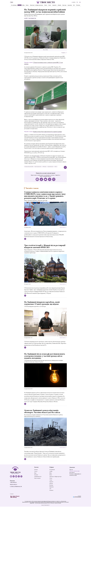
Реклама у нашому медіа (74, 471)
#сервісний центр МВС (29, 166)
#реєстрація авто (38, 166)
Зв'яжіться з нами (73, 475)
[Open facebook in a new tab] (37, 179)
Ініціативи (70, 5)
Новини (36, 469)
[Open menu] (80, 2)
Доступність (72, 472)
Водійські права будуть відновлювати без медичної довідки (47, 131)
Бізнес (27, 5)
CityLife (19, 5)
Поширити (63, 52)
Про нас (71, 469)
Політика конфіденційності (75, 474)
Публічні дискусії (37, 476)
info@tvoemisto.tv (13, 484)
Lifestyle (59, 5)
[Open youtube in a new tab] (45, 179)
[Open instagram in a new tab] (49, 179)
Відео (35, 473)
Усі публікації (14, 5)
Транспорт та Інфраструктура (36, 5)
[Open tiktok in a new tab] (41, 179)
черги (37, 156)
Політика (78, 5)
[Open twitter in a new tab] (53, 179)
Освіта (45, 5)
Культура (64, 5)
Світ (74, 5)
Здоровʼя (54, 5)
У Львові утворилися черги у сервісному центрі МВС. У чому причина (43, 63)
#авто (56, 166)
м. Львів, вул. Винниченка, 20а (16, 486)
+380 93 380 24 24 (13, 482)
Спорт (49, 5)
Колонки (36, 474)
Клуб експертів (37, 478)
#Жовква (44, 166)
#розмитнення (50, 166)
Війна (23, 5)
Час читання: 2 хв (32, 18)
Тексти (35, 471)
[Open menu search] (77, 2)
